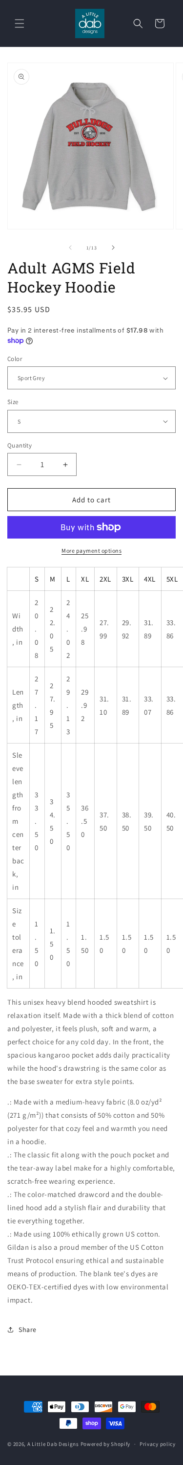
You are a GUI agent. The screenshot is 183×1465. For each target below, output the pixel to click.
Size (13, 402)
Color (14, 359)
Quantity (19, 445)
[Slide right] (113, 247)
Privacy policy (158, 1444)
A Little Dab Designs (53, 1444)
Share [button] (28, 1329)
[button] (19, 23)
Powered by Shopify (106, 1444)
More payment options (91, 550)
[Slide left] (70, 247)
